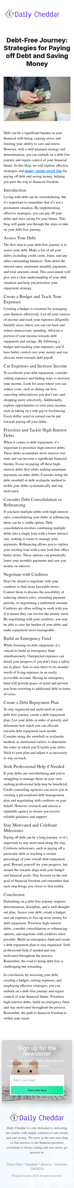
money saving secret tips (43, 170)
